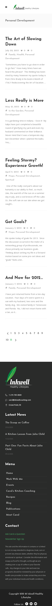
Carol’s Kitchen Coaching (20, 491)
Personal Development (28, 176)
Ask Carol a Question (15, 533)
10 (7, 340)
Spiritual (9, 180)
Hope (12, 176)
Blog (8, 503)
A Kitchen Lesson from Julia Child (25, 434)
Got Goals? (15, 222)
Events (10, 485)
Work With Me (14, 479)
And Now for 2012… (24, 278)
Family (12, 55)
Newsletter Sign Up (14, 538)
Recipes (10, 497)
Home (9, 473)
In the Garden (16, 111)
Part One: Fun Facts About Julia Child (24, 448)
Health (20, 55)
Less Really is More (24, 100)
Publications (13, 509)
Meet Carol (12, 515)
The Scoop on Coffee (17, 423)
